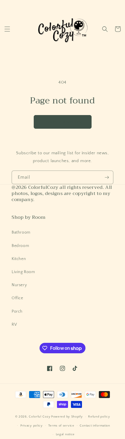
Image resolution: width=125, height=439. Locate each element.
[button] (7, 29)
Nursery (19, 285)
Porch (17, 311)
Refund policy (99, 416)
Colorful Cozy (39, 416)
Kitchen (19, 259)
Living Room (23, 272)
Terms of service (61, 425)
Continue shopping (62, 121)
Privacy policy (31, 425)
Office (17, 298)
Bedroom (20, 245)
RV (14, 324)
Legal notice (65, 434)
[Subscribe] (106, 177)
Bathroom (21, 232)
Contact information (95, 425)
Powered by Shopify (67, 416)
